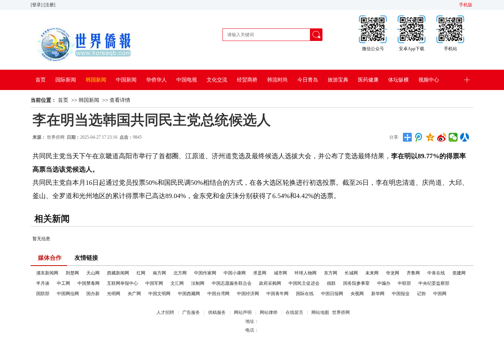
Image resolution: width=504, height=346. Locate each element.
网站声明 (243, 312)
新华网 (377, 293)
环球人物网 (305, 273)
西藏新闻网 (118, 273)
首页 (40, 80)
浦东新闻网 (47, 273)
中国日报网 (332, 293)
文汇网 (177, 283)
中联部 (404, 283)
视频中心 (428, 80)
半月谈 (42, 283)
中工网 (63, 283)
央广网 (134, 293)
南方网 (159, 273)
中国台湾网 (218, 293)
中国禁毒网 (88, 283)
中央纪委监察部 (433, 283)
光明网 (113, 293)
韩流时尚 (277, 80)
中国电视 (186, 80)
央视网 (357, 293)
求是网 (259, 273)
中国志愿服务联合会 (232, 283)
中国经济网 (248, 293)
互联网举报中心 (122, 283)
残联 (331, 283)
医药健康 (368, 80)
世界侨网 (56, 137)
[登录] (37, 4)
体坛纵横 (398, 80)
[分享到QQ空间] (430, 137)
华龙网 (392, 273)
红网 (141, 273)
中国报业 (401, 293)
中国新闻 (126, 80)
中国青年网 (277, 293)
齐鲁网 (413, 273)
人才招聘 (165, 312)
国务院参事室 (356, 283)
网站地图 (320, 312)
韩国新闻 (96, 80)
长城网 (351, 273)
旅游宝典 (338, 80)
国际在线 (305, 293)
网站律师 (268, 312)
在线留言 (294, 312)
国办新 (93, 293)
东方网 (330, 273)
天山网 (93, 273)
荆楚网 (72, 273)
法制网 (197, 283)
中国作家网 (205, 273)
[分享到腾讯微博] (419, 137)
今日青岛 (307, 80)
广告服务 (191, 312)
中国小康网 (235, 273)
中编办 (383, 283)
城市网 (280, 273)
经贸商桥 (247, 80)
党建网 (459, 273)
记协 (421, 293)
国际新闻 (65, 80)
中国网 (439, 293)
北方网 (180, 273)
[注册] (50, 4)
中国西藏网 (189, 293)
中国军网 (154, 283)
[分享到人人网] (464, 137)
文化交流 (217, 80)
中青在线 (436, 273)
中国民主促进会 (304, 283)
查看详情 (120, 100)
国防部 (42, 293)
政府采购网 (270, 283)
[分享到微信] (453, 137)
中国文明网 (159, 293)
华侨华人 (156, 80)
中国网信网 (68, 293)
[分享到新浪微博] (441, 137)
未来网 (372, 273)
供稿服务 (217, 312)
